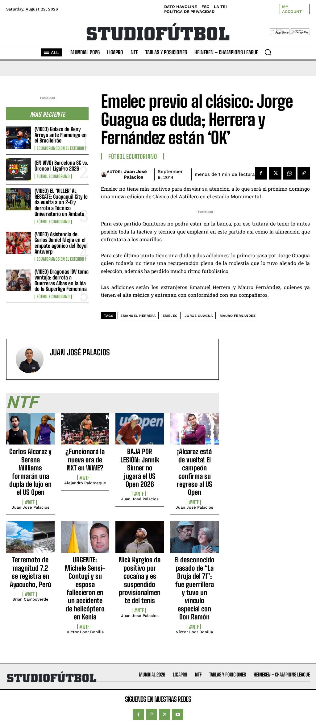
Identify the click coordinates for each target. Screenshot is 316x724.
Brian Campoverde (30, 599)
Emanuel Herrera (138, 316)
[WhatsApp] (289, 173)
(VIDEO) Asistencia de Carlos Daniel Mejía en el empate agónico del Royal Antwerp (61, 243)
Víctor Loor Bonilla (85, 632)
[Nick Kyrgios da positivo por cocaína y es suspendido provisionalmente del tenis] (139, 540)
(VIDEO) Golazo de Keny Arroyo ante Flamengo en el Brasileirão (61, 135)
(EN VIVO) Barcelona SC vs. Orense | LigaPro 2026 (61, 165)
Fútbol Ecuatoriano (53, 176)
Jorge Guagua (199, 316)
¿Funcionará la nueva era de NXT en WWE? (85, 459)
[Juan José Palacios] (104, 174)
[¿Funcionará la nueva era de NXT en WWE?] (85, 432)
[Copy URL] (303, 173)
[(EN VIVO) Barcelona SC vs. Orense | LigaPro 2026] (18, 169)
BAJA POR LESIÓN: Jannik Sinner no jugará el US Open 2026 (139, 467)
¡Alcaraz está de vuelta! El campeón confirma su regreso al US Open (194, 471)
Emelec (170, 316)
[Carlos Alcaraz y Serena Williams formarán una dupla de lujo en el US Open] (30, 432)
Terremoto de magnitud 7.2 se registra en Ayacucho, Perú (30, 572)
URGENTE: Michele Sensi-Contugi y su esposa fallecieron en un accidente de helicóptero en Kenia (85, 588)
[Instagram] (151, 714)
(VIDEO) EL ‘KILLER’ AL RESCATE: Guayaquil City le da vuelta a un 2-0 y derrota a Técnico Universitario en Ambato (61, 202)
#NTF (30, 502)
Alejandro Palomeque (85, 483)
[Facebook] (261, 173)
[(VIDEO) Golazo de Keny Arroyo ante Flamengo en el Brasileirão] (18, 137)
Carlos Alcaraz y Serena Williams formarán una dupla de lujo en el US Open (30, 471)
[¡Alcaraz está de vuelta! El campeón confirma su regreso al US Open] (194, 432)
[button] (267, 52)
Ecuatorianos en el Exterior (60, 148)
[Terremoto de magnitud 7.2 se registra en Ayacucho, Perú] (30, 540)
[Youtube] (177, 714)
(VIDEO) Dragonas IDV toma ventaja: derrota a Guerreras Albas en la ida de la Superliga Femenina (62, 280)
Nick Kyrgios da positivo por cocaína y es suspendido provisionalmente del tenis (139, 580)
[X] (275, 173)
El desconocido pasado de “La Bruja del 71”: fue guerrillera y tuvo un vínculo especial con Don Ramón (194, 588)
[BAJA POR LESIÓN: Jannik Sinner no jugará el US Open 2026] (139, 432)
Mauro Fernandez (238, 316)
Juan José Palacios (135, 174)
